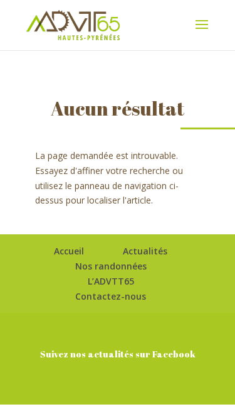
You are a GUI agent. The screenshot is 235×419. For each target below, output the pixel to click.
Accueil (69, 251)
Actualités (145, 251)
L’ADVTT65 (111, 281)
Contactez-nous (110, 296)
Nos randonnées (111, 266)
